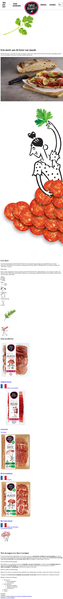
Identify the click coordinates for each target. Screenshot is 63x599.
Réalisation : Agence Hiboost (8, 597)
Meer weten (3, 269)
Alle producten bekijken (6, 528)
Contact (52, 4)
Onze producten (17, 4)
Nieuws (43, 4)
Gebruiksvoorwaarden (26, 596)
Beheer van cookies (16, 596)
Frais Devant (32, 8)
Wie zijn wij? (4, 4)
